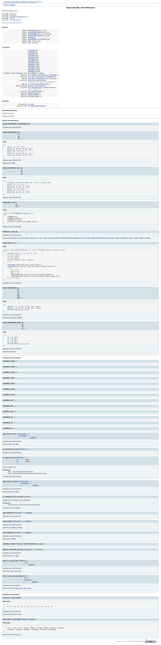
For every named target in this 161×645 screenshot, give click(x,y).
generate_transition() (59, 238)
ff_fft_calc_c (32, 77)
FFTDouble (11, 253)
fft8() (13, 163)
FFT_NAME (31, 73)
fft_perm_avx (32, 86)
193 (14, 489)
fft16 (29, 96)
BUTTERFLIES (32, 30)
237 (14, 349)
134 (14, 476)
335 (14, 235)
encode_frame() (29, 238)
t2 (18, 152)
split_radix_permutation (35, 78)
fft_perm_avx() (16, 571)
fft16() (14, 317)
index (44, 80)
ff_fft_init (31, 87)
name (33, 37)
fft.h (12, 18)
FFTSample (19, 73)
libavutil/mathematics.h (18, 17)
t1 (21, 147)
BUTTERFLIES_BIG (34, 32)
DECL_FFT (31, 41)
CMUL (9, 306)
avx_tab (30, 104)
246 (14, 283)
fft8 (29, 95)
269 (14, 127)
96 (13, 611)
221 (14, 197)
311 (14, 516)
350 (14, 441)
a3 (11, 150)
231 (14, 315)
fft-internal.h (15, 20)
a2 (11, 148)
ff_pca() (50, 238)
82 (13, 508)
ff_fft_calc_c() (16, 634)
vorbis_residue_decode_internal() (139, 238)
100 (14, 568)
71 (13, 585)
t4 (11, 152)
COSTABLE (31, 50)
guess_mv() (82, 238)
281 (14, 525)
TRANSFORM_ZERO (34, 36)
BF (8, 147)
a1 (17, 150)
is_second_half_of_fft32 (35, 84)
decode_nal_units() (18, 238)
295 (14, 536)
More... (17, 11)
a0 (17, 148)
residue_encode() (120, 238)
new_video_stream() (107, 238)
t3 (11, 147)
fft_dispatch (31, 106)
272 (14, 227)
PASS (29, 37)
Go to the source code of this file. (11, 23)
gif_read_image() (72, 238)
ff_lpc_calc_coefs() (41, 238)
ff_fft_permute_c (33, 75)
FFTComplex (53, 75)
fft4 (29, 93)
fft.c (13, 116)
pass (29, 43)
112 (14, 553)
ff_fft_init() (15, 444)
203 (14, 452)
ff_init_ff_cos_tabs (34, 80)
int (26, 78)
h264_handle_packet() (93, 238)
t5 (14, 147)
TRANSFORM (32, 34)
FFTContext (42, 75)
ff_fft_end (31, 91)
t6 (14, 152)
